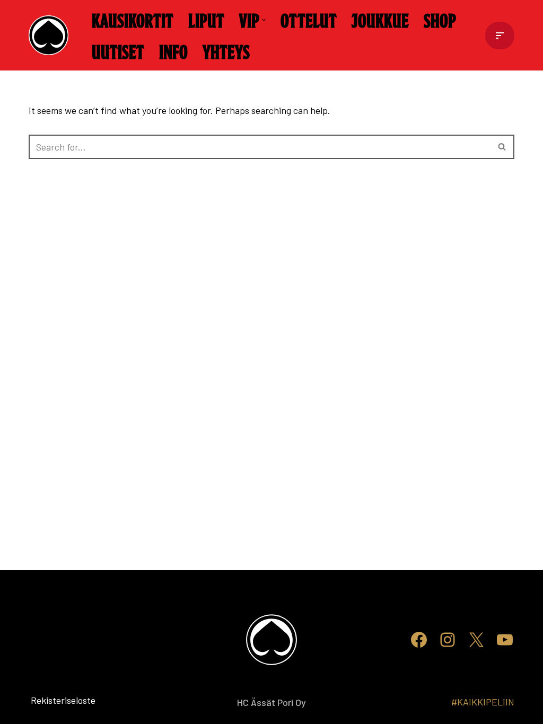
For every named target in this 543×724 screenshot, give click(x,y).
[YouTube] (504, 639)
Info (173, 50)
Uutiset (118, 50)
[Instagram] (447, 639)
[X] (476, 639)
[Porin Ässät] (51, 35)
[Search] (502, 147)
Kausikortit (132, 19)
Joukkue (380, 19)
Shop (440, 19)
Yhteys (226, 50)
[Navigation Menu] (499, 35)
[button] (264, 20)
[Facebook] (418, 639)
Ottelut (309, 19)
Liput (206, 19)
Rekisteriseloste (46, 700)
